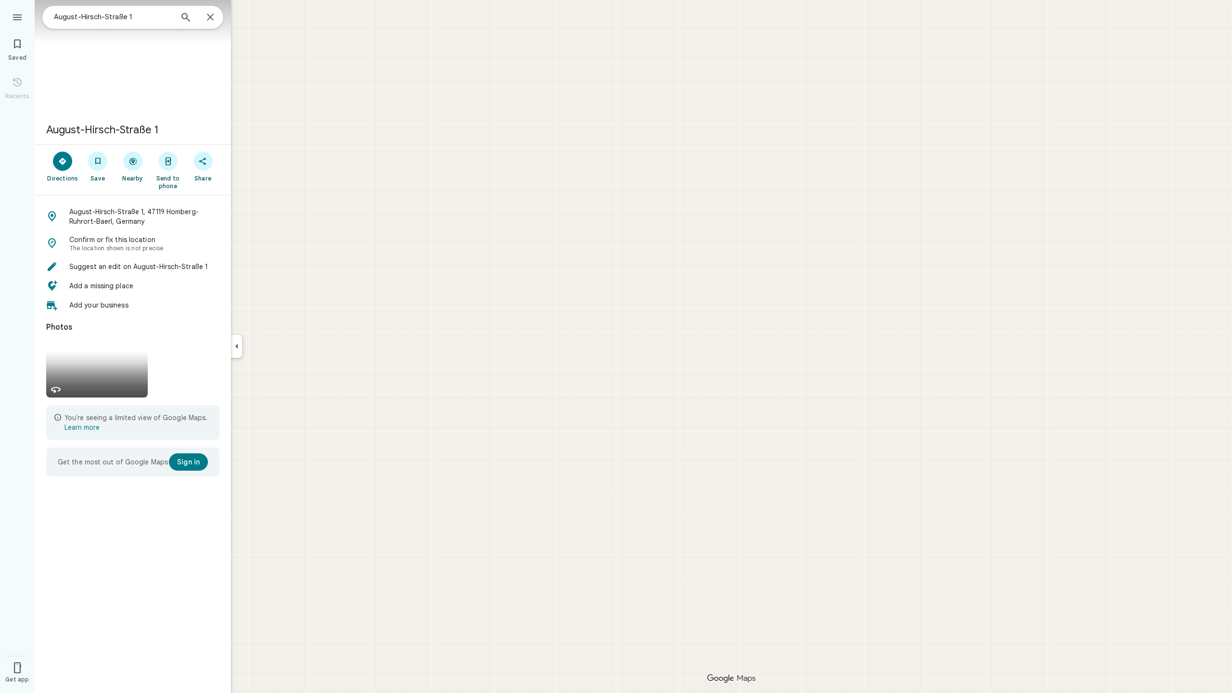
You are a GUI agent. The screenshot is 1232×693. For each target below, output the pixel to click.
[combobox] (113, 17)
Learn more (82, 427)
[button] (133, 216)
